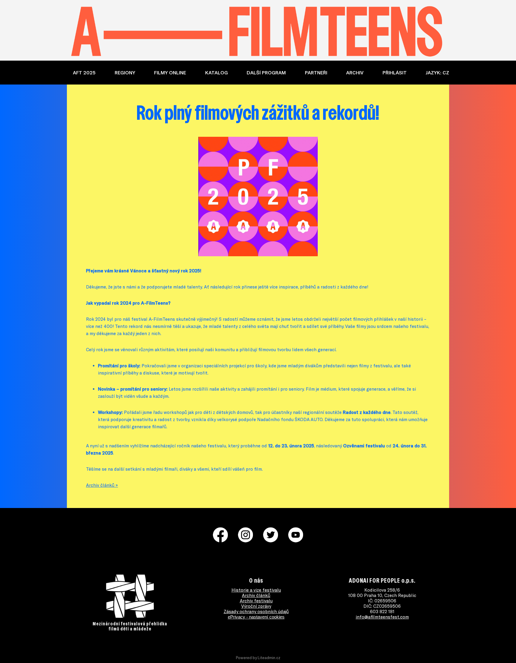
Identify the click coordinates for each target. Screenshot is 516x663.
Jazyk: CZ (437, 72)
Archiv (354, 72)
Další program (266, 72)
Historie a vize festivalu (256, 590)
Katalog (216, 72)
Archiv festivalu (256, 600)
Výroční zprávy (256, 606)
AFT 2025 (84, 72)
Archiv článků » (102, 485)
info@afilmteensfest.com (382, 616)
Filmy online (170, 72)
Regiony (125, 72)
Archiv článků (256, 595)
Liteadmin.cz (269, 657)
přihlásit (395, 72)
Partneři (316, 72)
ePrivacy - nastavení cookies (256, 616)
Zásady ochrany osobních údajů (256, 611)
